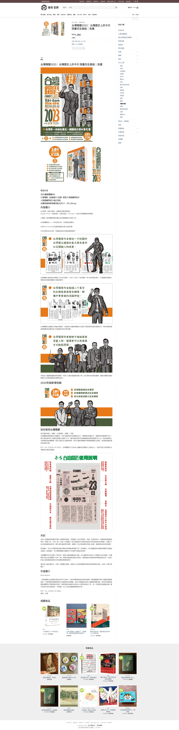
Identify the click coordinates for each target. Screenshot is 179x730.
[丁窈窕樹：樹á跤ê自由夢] (88, 696)
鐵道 (74, 14)
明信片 (85, 14)
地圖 (58, 14)
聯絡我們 (128, 1)
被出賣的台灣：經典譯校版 (88, 677)
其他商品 (121, 136)
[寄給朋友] (83, 48)
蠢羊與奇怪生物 (124, 85)
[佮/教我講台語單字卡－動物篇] (128, 696)
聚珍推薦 (43, 14)
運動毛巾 (122, 114)
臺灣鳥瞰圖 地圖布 (69, 710)
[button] (133, 7)
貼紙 (121, 66)
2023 (76, 44)
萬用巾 (122, 79)
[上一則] (136, 18)
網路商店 (95, 1)
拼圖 (121, 106)
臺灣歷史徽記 (124, 109)
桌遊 (89, 14)
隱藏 (119, 143)
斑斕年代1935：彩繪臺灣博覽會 (108, 711)
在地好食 (63, 14)
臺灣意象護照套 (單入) (127, 677)
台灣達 (122, 93)
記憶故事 (102, 1)
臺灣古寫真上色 (111, 1)
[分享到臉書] (73, 48)
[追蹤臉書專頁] (134, 1)
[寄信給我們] (137, 1)
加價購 (120, 139)
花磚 (121, 112)
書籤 (121, 101)
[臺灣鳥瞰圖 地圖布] (69, 696)
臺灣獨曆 (80, 44)
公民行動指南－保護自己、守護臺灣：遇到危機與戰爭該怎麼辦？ (76, 632)
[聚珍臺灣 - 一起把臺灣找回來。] (50, 7)
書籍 (54, 14)
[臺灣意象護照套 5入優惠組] (49, 696)
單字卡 (122, 76)
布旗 (121, 68)
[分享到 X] (76, 48)
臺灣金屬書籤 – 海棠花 (49, 677)
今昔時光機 (121, 1)
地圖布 (122, 74)
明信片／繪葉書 (123, 121)
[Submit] (116, 7)
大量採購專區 (122, 34)
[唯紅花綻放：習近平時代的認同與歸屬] (108, 663)
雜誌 (119, 59)
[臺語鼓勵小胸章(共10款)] (69, 663)
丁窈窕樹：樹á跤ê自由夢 (88, 710)
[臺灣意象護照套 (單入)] (128, 663)
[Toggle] (137, 37)
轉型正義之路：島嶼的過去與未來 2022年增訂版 (100, 632)
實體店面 (88, 1)
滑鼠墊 (122, 95)
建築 (121, 117)
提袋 (121, 98)
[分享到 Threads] (80, 48)
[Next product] (133, 18)
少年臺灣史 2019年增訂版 (50, 631)
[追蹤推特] (135, 1)
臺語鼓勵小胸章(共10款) (69, 677)
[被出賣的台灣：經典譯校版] (88, 663)
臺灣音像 (121, 41)
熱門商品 (49, 14)
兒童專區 (94, 14)
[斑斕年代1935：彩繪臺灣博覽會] (108, 696)
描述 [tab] (42, 59)
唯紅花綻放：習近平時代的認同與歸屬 (108, 678)
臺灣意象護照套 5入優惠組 (49, 710)
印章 (121, 82)
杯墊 (121, 87)
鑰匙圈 (122, 90)
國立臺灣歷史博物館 (125, 37)
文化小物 (79, 14)
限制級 (120, 45)
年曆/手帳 (123, 104)
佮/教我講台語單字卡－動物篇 (127, 711)
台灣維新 (122, 71)
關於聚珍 (82, 1)
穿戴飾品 (69, 14)
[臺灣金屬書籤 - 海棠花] (49, 663)
